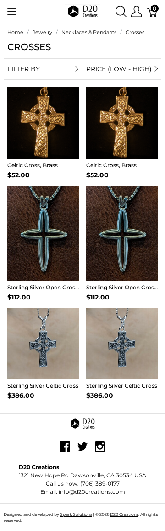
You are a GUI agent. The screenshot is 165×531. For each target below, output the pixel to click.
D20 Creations (124, 514)
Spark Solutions (76, 514)
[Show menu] (11, 11)
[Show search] (121, 11)
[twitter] (82, 450)
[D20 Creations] (82, 10)
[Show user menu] (136, 11)
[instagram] (100, 450)
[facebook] (65, 450)
